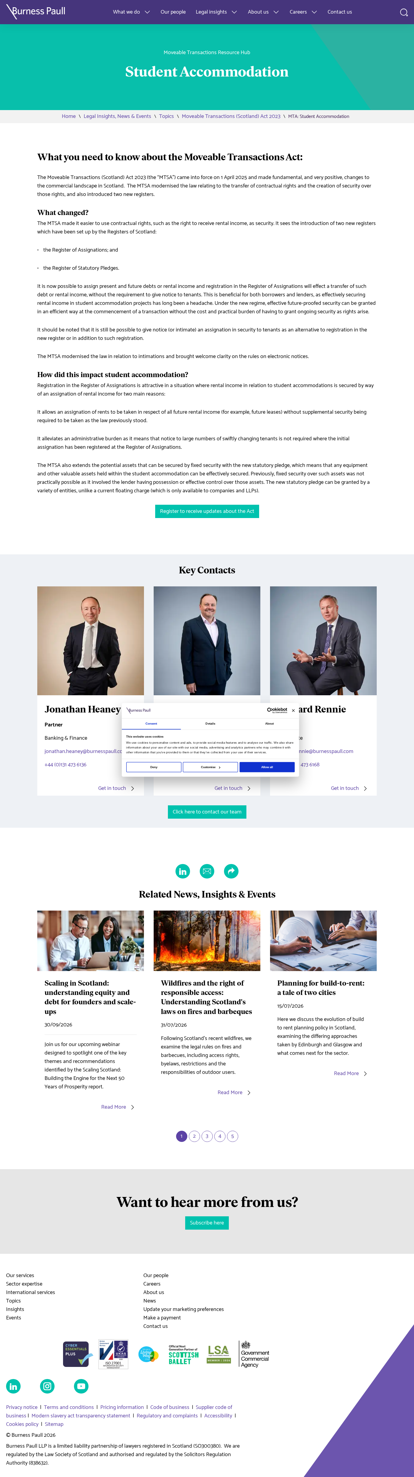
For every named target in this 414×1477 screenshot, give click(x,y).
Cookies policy (22, 1424)
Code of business (169, 1407)
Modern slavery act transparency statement (81, 1415)
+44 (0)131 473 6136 (65, 765)
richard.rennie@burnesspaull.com (315, 751)
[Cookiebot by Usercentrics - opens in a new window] (270, 711)
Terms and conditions (69, 1407)
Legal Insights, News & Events (117, 116)
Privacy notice (22, 1407)
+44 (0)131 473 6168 (298, 765)
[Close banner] (293, 710)
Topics (166, 116)
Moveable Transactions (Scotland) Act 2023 (231, 116)
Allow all (267, 767)
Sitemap (54, 1424)
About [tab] (269, 723)
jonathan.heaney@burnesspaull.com (86, 751)
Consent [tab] (151, 723)
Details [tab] (210, 723)
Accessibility (218, 1415)
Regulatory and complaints (167, 1415)
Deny (153, 767)
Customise (208, 767)
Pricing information (122, 1407)
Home (69, 116)
